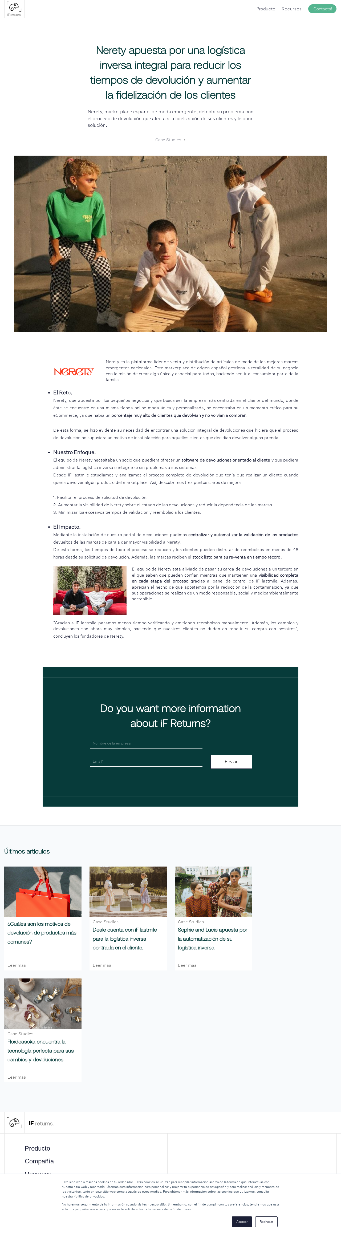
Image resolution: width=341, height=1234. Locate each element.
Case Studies (168, 139)
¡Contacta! (322, 8)
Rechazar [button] (266, 1221)
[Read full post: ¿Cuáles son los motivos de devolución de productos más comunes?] (43, 892)
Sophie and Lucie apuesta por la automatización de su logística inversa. (212, 938)
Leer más (16, 965)
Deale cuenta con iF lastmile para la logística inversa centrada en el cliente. (125, 938)
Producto (266, 8)
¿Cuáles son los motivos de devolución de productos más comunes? (41, 933)
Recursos (292, 8)
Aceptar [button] (241, 1221)
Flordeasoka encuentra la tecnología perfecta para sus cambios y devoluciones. (40, 1050)
